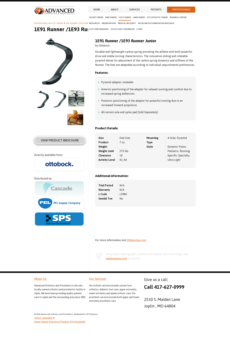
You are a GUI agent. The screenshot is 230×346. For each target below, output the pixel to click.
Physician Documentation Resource (156, 23)
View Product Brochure (60, 140)
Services (134, 9)
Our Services (97, 279)
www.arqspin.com (116, 258)
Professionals (181, 9)
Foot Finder (125, 17)
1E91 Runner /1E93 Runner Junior (82, 23)
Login (139, 29)
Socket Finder (96, 17)
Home (96, 9)
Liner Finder (139, 17)
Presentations (109, 23)
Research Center (178, 17)
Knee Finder (111, 17)
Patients (156, 9)
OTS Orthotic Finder (157, 17)
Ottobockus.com (136, 240)
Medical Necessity (127, 23)
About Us (40, 279)
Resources (94, 23)
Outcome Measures (99, 29)
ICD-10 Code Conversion (123, 29)
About (115, 9)
